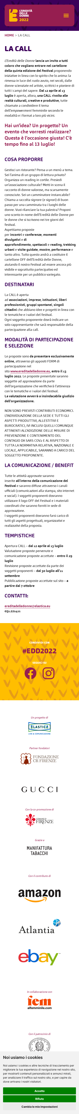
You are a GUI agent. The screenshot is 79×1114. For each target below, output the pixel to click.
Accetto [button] (40, 1091)
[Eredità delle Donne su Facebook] (30, 674)
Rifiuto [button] (39, 1098)
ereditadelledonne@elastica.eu (27, 606)
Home (9, 35)
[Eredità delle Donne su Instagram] (49, 674)
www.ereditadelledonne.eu (30, 371)
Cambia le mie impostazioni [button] (39, 1106)
